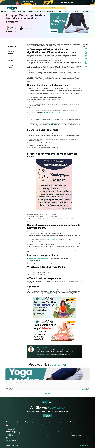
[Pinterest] (86, 59)
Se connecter (85, 7)
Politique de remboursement (31, 429)
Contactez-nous (47, 416)
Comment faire (11, 51)
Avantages (10, 53)
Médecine (72, 431)
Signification (11, 49)
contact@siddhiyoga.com (13, 440)
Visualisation (11, 63)
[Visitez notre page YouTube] (83, 445)
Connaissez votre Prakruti (75, 435)
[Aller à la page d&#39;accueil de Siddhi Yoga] (12, 7)
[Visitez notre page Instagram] (80, 445)
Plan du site (40, 426)
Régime (71, 424)
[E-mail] (86, 66)
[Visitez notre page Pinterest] (88, 445)
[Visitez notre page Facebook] (78, 445)
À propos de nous (28, 424)
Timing (9, 58)
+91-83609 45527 (12, 437)
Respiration (10, 60)
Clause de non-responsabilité (44, 431)
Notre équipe (41, 424)
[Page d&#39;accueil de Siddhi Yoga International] (47, 402)
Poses (48, 435)
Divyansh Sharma (14, 28)
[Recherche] (80, 7)
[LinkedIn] (86, 56)
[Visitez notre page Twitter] (85, 445)
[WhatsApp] (86, 62)
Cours (71, 426)
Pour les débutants (74, 429)
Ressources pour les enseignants (54, 431)
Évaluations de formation (52, 429)
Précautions (10, 56)
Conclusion (10, 67)
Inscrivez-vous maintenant (58, 7)
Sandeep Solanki (28, 28)
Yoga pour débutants (51, 424)
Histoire (71, 433)
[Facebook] (86, 49)
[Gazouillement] (86, 52)
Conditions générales (29, 431)
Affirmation (10, 65)
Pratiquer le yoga (51, 433)
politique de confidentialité (43, 429)
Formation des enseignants (53, 426)
